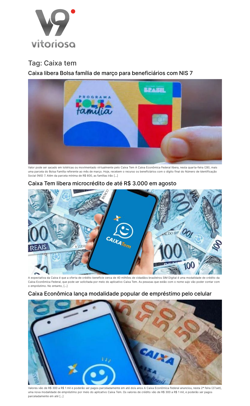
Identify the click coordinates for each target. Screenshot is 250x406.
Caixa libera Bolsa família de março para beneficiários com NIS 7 (110, 73)
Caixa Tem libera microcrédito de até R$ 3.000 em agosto (102, 183)
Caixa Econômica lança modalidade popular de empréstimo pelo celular (120, 293)
